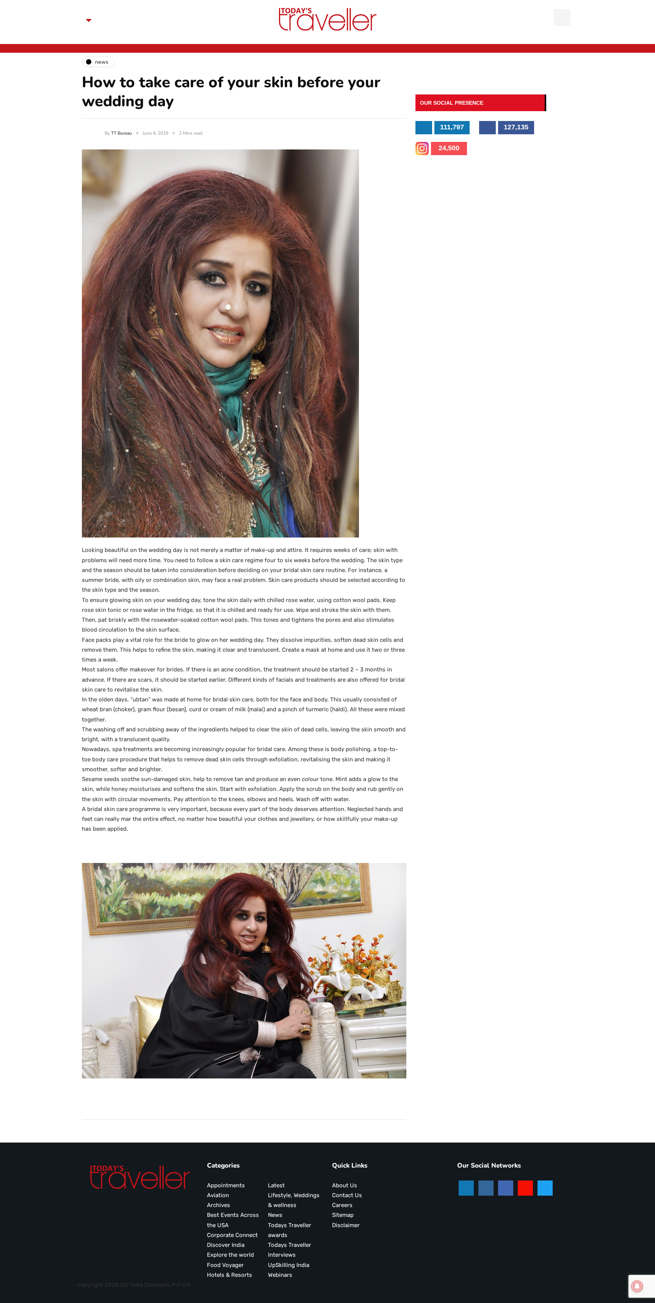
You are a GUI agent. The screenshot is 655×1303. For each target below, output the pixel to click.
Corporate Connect (232, 1235)
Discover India (225, 1245)
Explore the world (230, 1254)
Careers (342, 1205)
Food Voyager (225, 1265)
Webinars (280, 1275)
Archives (218, 1205)
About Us (344, 1185)
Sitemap (343, 1215)
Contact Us (347, 1195)
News (275, 1215)
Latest (276, 1185)
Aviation (218, 1195)
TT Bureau (121, 133)
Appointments (226, 1185)
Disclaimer (346, 1225)
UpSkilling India (288, 1265)
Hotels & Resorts (229, 1275)
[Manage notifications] (637, 1286)
